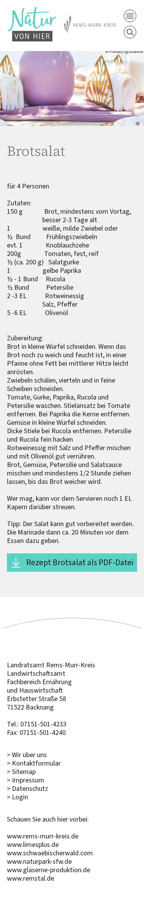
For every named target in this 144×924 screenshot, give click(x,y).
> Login (17, 797)
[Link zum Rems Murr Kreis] (90, 19)
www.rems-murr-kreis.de (42, 836)
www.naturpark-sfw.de (39, 861)
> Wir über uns (27, 754)
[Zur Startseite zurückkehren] (32, 11)
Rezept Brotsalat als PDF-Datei (79, 562)
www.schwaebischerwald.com (50, 853)
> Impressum (25, 780)
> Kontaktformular (34, 763)
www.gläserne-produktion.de (48, 869)
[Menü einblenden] (130, 16)
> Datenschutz (27, 788)
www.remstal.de (30, 878)
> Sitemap (21, 771)
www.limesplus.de (33, 844)
